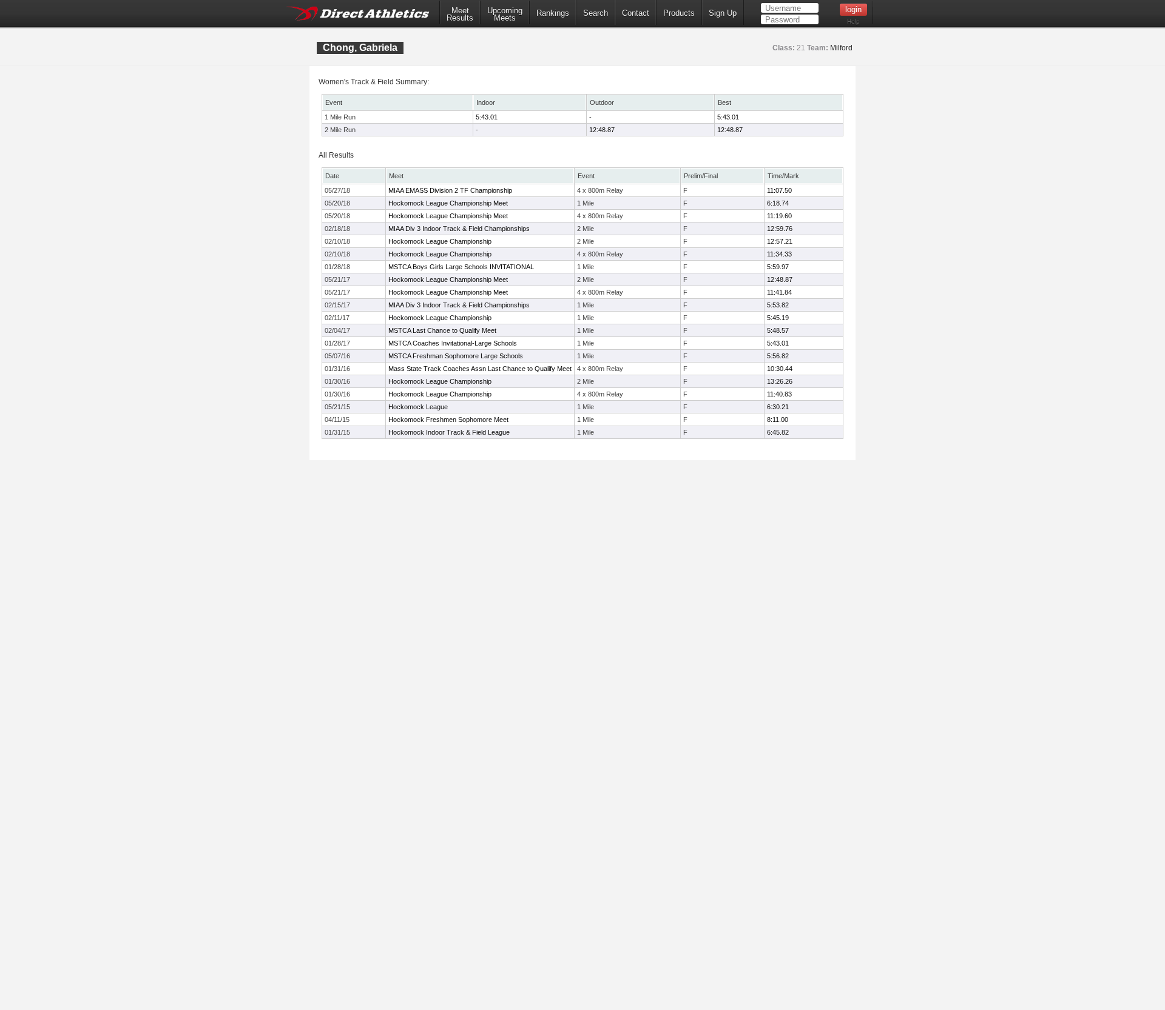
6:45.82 (778, 432)
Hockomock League (418, 406)
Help (853, 21)
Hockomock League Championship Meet (448, 203)
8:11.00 (777, 419)
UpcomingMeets (504, 14)
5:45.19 (778, 317)
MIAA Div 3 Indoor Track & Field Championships (459, 228)
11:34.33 (779, 254)
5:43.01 (487, 117)
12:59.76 (779, 228)
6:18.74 (778, 203)
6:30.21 (778, 406)
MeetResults (460, 14)
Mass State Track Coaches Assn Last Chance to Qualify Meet (480, 368)
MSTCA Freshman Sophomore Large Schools (455, 356)
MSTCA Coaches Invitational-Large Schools (452, 343)
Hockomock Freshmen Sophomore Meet (448, 419)
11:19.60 (779, 215)
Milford (841, 48)
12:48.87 (602, 129)
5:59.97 (778, 266)
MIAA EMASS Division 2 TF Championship (450, 190)
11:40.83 (779, 394)
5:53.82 (778, 305)
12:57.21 (779, 241)
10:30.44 (779, 368)
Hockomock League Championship (439, 241)
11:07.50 (779, 190)
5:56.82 (778, 356)
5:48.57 (778, 330)
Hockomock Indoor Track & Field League (449, 432)
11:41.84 (779, 292)
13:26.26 (779, 381)
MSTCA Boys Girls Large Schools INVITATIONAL (461, 266)
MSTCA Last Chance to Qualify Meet (442, 330)
